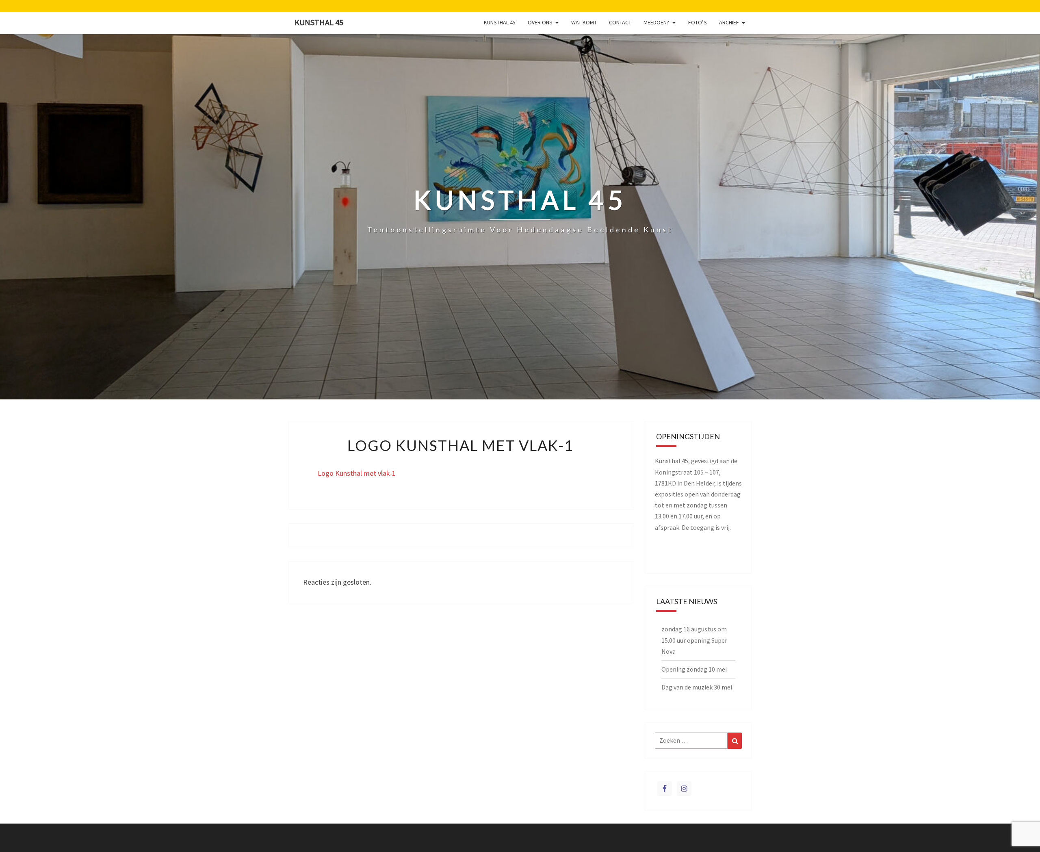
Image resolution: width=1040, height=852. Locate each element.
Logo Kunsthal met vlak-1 (357, 473)
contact (620, 22)
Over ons (540, 22)
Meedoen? (656, 22)
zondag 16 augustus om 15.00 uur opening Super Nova (694, 640)
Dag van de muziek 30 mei (696, 687)
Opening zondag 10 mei (694, 669)
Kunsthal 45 (319, 22)
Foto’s (697, 22)
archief (729, 22)
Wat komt (584, 22)
